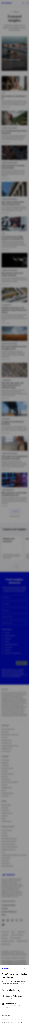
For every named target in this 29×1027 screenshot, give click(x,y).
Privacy (11, 1019)
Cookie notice (18, 1019)
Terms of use (5, 1019)
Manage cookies (6, 1015)
